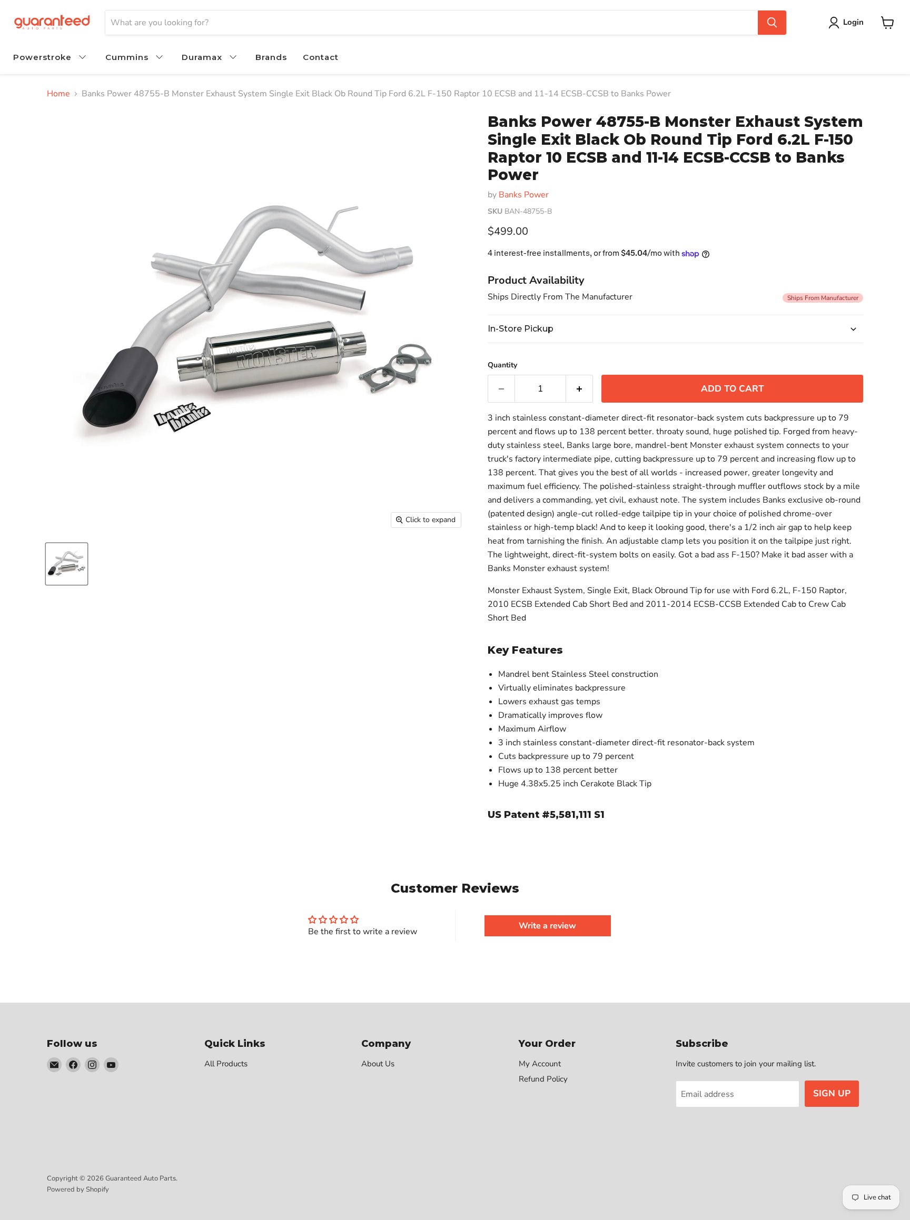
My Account (540, 1063)
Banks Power (524, 195)
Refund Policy (543, 1079)
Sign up (831, 1093)
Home (58, 93)
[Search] (772, 23)
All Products (226, 1063)
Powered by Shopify (78, 1189)
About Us (377, 1063)
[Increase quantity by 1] (579, 389)
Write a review (547, 926)
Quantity (502, 365)
